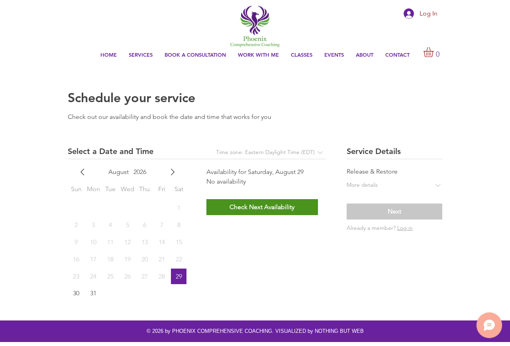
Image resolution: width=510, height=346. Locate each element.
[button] (258, 55)
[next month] (172, 172)
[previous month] (82, 172)
